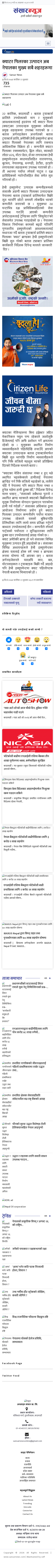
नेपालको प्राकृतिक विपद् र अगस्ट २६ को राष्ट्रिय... (30, 1223)
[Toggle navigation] (48, 43)
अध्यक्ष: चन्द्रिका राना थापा (27, 1534)
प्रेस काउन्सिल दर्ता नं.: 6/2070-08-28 (27, 1530)
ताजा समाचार (12, 978)
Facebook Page (12, 1363)
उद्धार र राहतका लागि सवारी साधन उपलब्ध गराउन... (29, 1158)
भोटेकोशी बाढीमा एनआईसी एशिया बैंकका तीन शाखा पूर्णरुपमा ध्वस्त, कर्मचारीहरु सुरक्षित (26, 758)
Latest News (27, 1500)
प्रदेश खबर (27, 1471)
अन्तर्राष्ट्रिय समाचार (27, 1481)
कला (27, 1458)
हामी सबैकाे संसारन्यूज (31, 16)
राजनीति (27, 1464)
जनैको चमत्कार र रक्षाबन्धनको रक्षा (29, 1249)
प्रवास (27, 1461)
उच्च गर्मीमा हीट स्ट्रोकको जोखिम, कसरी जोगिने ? (28, 1294)
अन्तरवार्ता (27, 1468)
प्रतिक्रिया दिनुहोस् (11, 614)
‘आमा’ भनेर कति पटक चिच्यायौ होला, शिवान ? (28, 1269)
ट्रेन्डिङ (6, 1216)
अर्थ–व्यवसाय (27, 1474)
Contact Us (28, 1514)
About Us (27, 1496)
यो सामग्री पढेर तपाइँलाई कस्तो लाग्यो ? (22, 630)
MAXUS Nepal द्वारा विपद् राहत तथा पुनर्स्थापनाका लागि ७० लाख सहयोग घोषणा (25, 935)
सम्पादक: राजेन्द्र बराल (27, 1537)
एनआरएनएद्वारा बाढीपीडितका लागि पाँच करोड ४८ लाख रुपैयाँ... (30, 1031)
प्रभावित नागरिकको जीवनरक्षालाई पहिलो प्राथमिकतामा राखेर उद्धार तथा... (29, 1067)
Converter (27, 1510)
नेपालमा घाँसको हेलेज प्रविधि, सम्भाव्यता (27, 1340)
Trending (27, 1503)
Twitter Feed (11, 1376)
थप (45, 978)
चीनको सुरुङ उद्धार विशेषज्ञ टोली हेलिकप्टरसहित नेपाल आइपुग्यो (29, 1126)
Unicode (27, 1507)
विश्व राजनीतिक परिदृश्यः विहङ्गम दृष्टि (30, 1317)
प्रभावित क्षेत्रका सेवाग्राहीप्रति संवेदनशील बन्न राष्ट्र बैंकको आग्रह (28, 1097)
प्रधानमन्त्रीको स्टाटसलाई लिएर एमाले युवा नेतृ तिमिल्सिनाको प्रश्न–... (30, 985)
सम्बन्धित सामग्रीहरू (12, 672)
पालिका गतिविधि (27, 1477)
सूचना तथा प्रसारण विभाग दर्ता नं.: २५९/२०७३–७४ (27, 1526)
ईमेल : (27, 1438)
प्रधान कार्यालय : (27, 1413)
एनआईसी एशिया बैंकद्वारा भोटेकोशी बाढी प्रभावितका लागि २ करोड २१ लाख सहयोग (24, 887)
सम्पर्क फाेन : (27, 1425)
